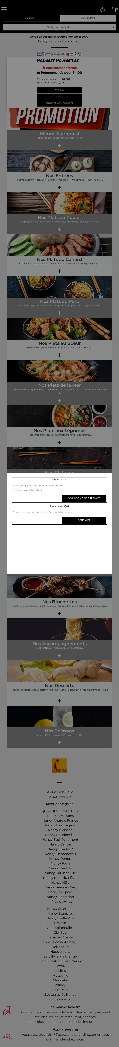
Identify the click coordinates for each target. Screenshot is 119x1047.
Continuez (84, 520)
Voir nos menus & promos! (84, 498)
